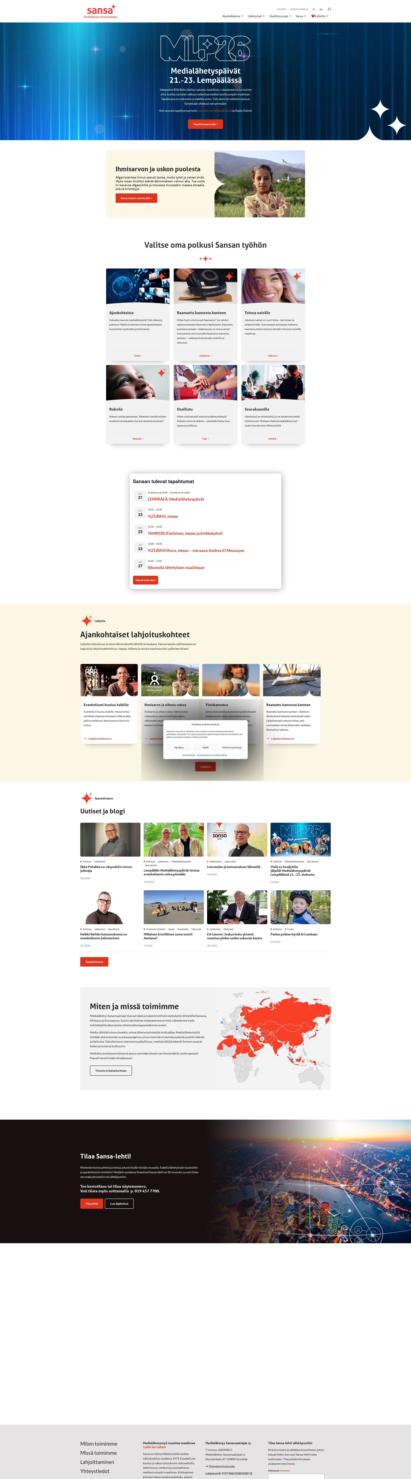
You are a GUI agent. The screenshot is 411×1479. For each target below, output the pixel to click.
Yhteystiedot (94, 1471)
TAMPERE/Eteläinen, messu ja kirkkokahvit (185, 533)
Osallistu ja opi (278, 16)
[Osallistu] (205, 383)
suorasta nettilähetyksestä (214, 110)
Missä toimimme (98, 1452)
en (321, 9)
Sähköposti (279, 1470)
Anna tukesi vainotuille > (136, 198)
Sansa (299, 16)
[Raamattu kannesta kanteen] (205, 286)
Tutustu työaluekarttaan (111, 1070)
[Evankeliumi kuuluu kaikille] (109, 680)
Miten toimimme (98, 1443)
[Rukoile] (138, 383)
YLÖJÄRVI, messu (163, 516)
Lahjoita (320, 16)
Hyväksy (179, 747)
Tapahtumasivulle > (205, 124)
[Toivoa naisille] (273, 286)
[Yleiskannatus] (231, 680)
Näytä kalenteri (146, 580)
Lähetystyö (255, 16)
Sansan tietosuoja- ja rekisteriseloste (212, 755)
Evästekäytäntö (189, 755)
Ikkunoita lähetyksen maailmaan (176, 567)
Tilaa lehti (91, 1203)
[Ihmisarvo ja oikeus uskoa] (170, 680)
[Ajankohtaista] (138, 286)
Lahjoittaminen (97, 1462)
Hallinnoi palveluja (232, 747)
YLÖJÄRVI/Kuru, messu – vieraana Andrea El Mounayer (196, 550)
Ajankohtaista (231, 16)
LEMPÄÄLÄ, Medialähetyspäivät (176, 499)
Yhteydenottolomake (221, 1466)
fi (314, 9)
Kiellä (205, 747)
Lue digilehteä (119, 1203)
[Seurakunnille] (273, 383)
